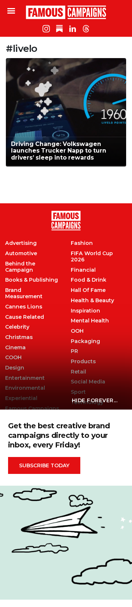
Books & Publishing (31, 280)
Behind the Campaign (20, 267)
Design (14, 368)
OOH (77, 331)
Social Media (88, 382)
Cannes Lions (23, 307)
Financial (83, 270)
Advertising (21, 243)
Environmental (25, 388)
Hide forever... (95, 400)
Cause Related (24, 317)
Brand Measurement (24, 293)
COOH (13, 357)
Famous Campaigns (66, 12)
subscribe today (44, 465)
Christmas (19, 337)
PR (74, 351)
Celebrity (17, 327)
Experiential (21, 398)
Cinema (15, 347)
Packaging (85, 341)
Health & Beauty (92, 300)
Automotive (21, 253)
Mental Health (90, 321)
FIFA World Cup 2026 (92, 256)
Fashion (82, 243)
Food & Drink (88, 280)
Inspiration (85, 311)
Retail (78, 372)
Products (83, 361)
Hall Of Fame (88, 290)
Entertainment (25, 378)
